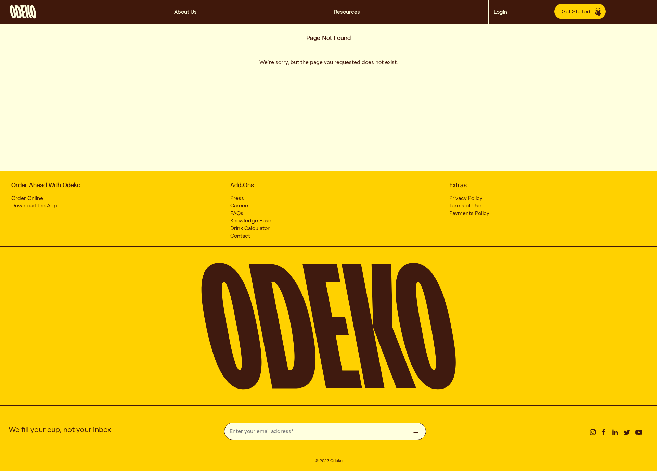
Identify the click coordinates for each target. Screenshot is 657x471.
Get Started (576, 11)
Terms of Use (465, 205)
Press (237, 198)
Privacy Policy (465, 198)
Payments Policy (469, 213)
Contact (240, 236)
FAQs (236, 213)
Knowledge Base (250, 221)
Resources (347, 12)
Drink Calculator (250, 228)
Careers (240, 205)
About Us (185, 12)
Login (502, 12)
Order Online (27, 198)
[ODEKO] (89, 10)
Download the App (34, 205)
